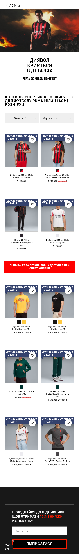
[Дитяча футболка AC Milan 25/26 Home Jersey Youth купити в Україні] (57, 150)
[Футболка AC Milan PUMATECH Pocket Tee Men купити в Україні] (57, 433)
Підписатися (39, 544)
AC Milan (15, 5)
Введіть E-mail (23, 531)
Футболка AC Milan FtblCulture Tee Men (21, 327)
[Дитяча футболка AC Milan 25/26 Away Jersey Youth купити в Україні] (21, 433)
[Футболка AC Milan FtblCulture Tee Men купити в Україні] (21, 301)
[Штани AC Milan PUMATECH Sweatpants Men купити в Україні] (21, 215)
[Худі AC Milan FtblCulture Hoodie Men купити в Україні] (21, 366)
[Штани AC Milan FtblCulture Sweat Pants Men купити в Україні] (57, 366)
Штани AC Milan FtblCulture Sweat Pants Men (57, 394)
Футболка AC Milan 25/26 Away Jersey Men (57, 241)
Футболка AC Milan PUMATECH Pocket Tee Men (57, 459)
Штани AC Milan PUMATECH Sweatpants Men (21, 242)
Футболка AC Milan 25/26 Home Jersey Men (21, 176)
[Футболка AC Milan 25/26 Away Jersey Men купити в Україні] (57, 215)
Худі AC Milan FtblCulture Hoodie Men (21, 392)
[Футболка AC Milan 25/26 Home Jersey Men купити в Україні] (21, 150)
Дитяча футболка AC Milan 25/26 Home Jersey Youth (57, 176)
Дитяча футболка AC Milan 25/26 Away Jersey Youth (21, 459)
